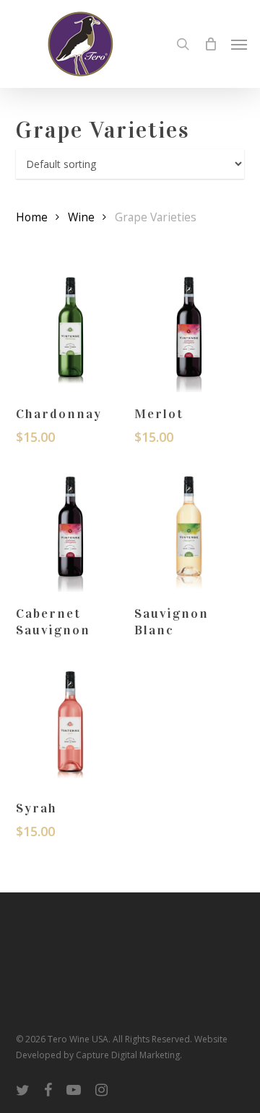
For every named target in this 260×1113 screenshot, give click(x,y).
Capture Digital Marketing (128, 1055)
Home (32, 217)
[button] (239, 44)
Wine (81, 217)
